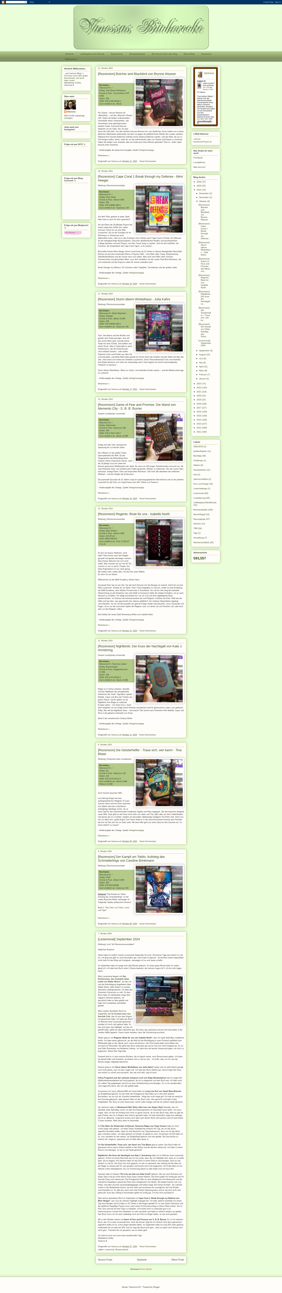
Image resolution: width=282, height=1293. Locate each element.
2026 (199, 182)
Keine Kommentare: (148, 161)
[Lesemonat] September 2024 (119, 939)
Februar (203, 374)
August (202, 354)
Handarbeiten (199, 470)
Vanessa (71, 111)
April (201, 366)
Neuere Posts (105, 1259)
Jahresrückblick (200, 479)
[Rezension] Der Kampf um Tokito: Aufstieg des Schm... (205, 330)
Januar (202, 378)
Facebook (198, 157)
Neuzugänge (199, 519)
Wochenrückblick (201, 542)
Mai (201, 362)
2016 (199, 411)
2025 (199, 186)
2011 (199, 432)
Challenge (198, 460)
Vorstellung (198, 538)
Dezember (204, 193)
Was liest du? (199, 167)
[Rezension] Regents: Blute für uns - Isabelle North (134, 514)
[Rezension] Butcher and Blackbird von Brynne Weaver (137, 74)
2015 (199, 415)
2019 (199, 399)
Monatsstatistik (121, 1249)
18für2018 (198, 446)
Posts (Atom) (146, 1269)
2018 (199, 404)
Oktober (203, 201)
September (204, 350)
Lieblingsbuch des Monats (92, 54)
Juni (201, 358)
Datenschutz (71, 59)
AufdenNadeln (200, 451)
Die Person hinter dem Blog (164, 54)
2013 (199, 424)
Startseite (69, 54)
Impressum (206, 54)
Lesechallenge (200, 488)
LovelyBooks (199, 162)
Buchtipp (197, 456)
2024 (199, 190)
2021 (199, 392)
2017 (199, 408)
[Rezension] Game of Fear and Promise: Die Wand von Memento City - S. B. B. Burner (137, 406)
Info (195, 474)
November (204, 197)
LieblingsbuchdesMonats (204, 502)
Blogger (156, 1287)
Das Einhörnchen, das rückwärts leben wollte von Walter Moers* (113, 979)
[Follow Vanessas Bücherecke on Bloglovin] (73, 234)
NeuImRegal (199, 514)
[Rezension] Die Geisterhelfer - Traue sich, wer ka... (205, 314)
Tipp (195, 533)
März (201, 370)
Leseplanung (199, 498)
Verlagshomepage (146, 150)
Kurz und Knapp (200, 484)
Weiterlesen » (104, 155)
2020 (199, 395)
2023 (199, 383)
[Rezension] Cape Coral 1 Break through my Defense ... (205, 231)
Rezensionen (117, 54)
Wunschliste (189, 54)
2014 (199, 420)
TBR (195, 528)
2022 (199, 387)
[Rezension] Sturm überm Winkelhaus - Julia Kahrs (134, 299)
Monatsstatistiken (137, 54)
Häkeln (196, 465)
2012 (199, 427)
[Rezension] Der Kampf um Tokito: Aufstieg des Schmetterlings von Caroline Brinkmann (131, 858)
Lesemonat (109, 1249)
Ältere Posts (177, 1259)
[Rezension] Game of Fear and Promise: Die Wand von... (204, 265)
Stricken (197, 523)
